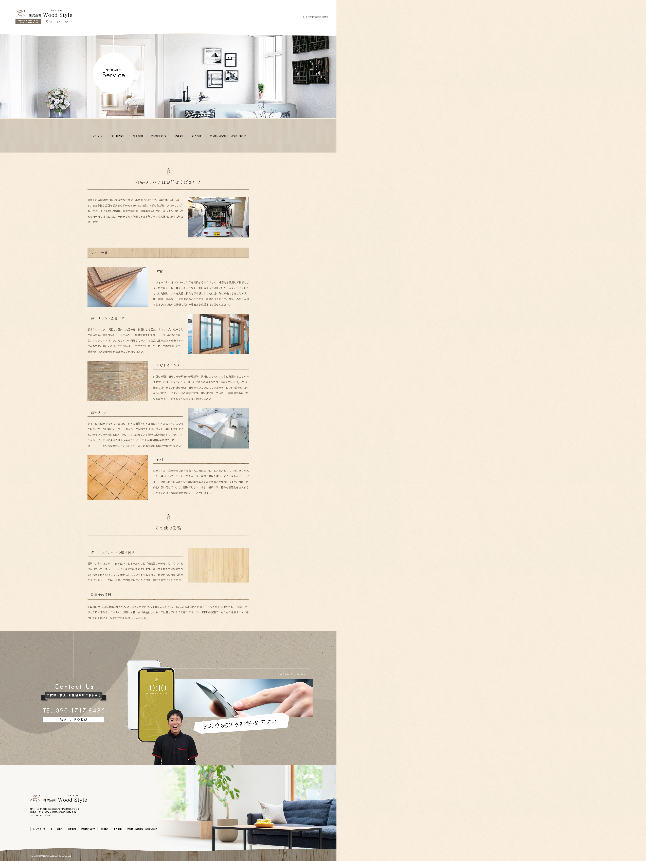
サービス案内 (119, 136)
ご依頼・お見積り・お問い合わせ (228, 136)
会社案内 (179, 136)
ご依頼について (160, 136)
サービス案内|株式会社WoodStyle (315, 16)
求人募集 (197, 136)
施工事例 (139, 136)
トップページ (98, 136)
